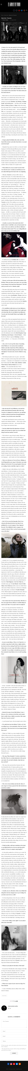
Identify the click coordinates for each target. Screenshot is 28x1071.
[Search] (26, 10)
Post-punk (4, 995)
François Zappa (5, 19)
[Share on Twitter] (14, 1001)
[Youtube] (19, 10)
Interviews (6, 15)
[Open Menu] (1, 4)
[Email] (22, 10)
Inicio (2, 15)
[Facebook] (14, 10)
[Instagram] (17, 10)
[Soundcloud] (24, 10)
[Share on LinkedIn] (15, 1001)
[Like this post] (11, 1001)
